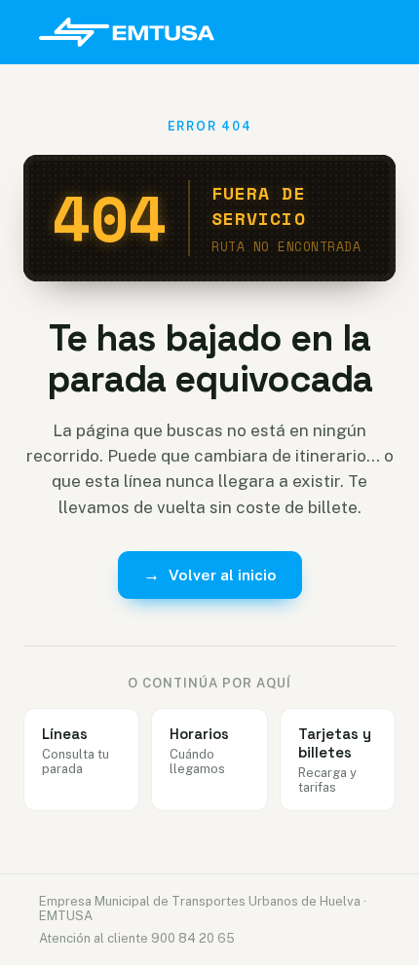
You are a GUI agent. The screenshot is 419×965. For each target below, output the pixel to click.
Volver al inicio (210, 574)
